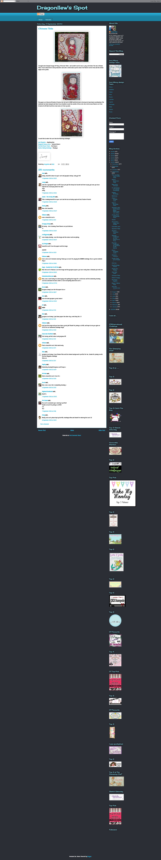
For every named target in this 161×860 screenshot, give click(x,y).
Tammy (44, 206)
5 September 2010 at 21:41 (49, 348)
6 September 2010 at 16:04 (49, 369)
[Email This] (62, 164)
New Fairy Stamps (115, 185)
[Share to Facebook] (67, 164)
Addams (44, 343)
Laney (43, 182)
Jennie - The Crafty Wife (48, 197)
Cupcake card (116, 226)
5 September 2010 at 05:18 (49, 263)
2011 (113, 160)
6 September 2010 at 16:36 (49, 378)
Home (40, 19)
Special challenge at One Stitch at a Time (116, 238)
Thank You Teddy (115, 269)
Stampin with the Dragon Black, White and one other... (116, 210)
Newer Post (42, 430)
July (113, 294)
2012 (113, 158)
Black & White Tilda (116, 283)
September (115, 171)
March (114, 302)
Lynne (111, 102)
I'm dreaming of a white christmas (115, 189)
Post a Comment (44, 424)
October (115, 169)
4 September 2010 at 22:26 (49, 193)
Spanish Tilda (116, 228)
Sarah (43, 382)
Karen (43, 287)
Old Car (114, 263)
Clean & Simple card (114, 199)
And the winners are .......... (116, 288)
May (113, 298)
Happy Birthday (115, 193)
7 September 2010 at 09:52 (49, 396)
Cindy (43, 415)
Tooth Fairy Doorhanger (116, 260)
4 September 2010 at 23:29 (49, 231)
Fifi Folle (44, 373)
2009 (113, 309)
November (115, 166)
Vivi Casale (45, 400)
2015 (113, 151)
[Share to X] (65, 164)
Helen (111, 92)
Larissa (111, 99)
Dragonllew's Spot (62, 7)
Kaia (110, 94)
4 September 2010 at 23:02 (49, 202)
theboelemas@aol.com (47, 276)
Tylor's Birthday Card (115, 204)
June (114, 296)
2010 (113, 162)
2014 (113, 153)
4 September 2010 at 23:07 (49, 211)
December (115, 164)
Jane (43, 173)
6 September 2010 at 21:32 (49, 387)
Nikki (110, 107)
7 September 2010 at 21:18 (49, 411)
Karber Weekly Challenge (44, 148)
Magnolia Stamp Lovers (44, 144)
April (114, 300)
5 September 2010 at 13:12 (49, 339)
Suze (110, 111)
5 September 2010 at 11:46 (49, 310)
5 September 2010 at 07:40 (49, 283)
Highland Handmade (47, 391)
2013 (113, 155)
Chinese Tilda (116, 275)
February (115, 304)
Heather (111, 89)
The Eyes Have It (114, 280)
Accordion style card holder (115, 223)
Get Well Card (114, 272)
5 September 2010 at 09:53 (49, 301)
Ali (43, 305)
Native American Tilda (115, 181)
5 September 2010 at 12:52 (49, 330)
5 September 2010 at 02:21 (49, 252)
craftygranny (45, 234)
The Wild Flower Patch (44, 146)
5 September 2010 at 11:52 (49, 319)
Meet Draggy (116, 277)
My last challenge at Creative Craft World (116, 245)
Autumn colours (115, 255)
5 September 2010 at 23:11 (49, 360)
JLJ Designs (45, 244)
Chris (110, 87)
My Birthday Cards (115, 266)
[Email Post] (58, 164)
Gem (43, 314)
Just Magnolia (42, 142)
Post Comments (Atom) (75, 435)
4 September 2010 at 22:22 (49, 178)
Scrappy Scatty (46, 224)
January (114, 306)
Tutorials (48, 19)
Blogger (89, 856)
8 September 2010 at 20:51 (49, 420)
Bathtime (114, 196)
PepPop (44, 364)
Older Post (102, 430)
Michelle (111, 104)
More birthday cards (115, 251)
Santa (113, 219)
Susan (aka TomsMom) (47, 334)
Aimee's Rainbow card (115, 232)
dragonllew (114, 32)
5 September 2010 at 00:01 (49, 240)
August (114, 292)
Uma (43, 296)
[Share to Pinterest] (68, 164)
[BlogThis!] (63, 164)
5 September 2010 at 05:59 (49, 272)
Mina (43, 352)
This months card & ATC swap (116, 176)
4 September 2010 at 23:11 (49, 220)
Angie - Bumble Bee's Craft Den (50, 267)
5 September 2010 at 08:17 (49, 292)
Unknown (44, 215)
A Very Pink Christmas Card (115, 216)
